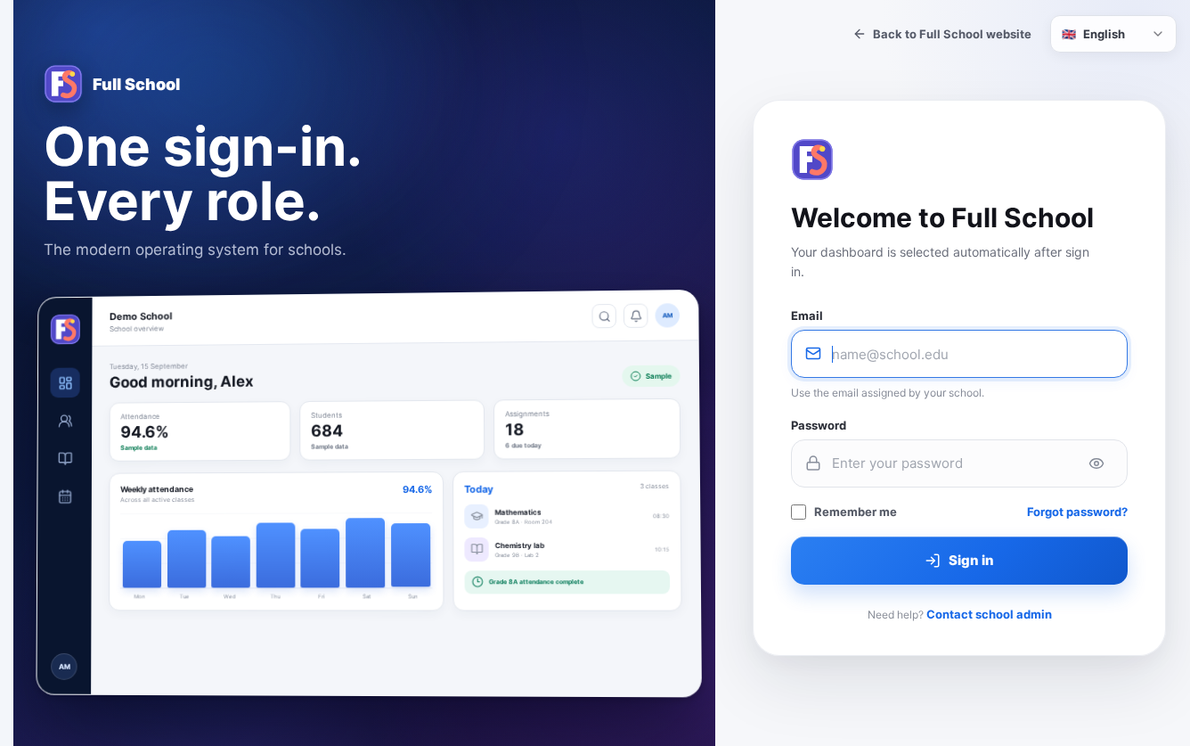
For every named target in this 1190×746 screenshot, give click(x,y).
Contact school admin (989, 614)
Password (818, 425)
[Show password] (1096, 463)
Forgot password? (1077, 511)
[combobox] (1113, 34)
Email (807, 315)
